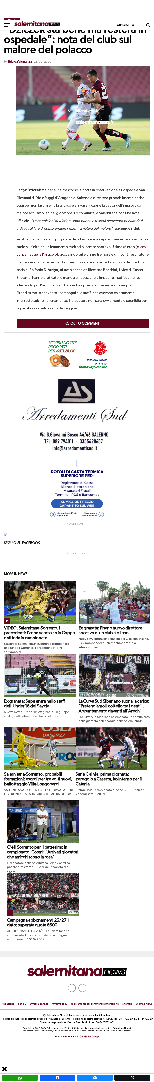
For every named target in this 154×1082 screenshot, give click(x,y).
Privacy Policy (59, 1004)
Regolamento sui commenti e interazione (95, 1004)
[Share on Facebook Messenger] (95, 1078)
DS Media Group (89, 1036)
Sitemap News (144, 1004)
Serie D (22, 1004)
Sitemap (127, 1004)
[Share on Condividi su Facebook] (57, 1078)
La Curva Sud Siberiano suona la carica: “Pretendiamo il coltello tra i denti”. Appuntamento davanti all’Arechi (114, 706)
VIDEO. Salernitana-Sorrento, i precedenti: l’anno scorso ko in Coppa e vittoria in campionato (39, 633)
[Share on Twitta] (132, 1078)
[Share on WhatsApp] (20, 1078)
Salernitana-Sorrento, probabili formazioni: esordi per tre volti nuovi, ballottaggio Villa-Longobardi (38, 779)
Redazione (8, 1004)
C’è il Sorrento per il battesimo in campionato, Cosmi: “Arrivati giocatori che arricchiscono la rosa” (42, 852)
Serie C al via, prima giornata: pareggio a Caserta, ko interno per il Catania (109, 779)
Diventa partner (39, 1004)
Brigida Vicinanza (20, 61)
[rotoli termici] (77, 519)
